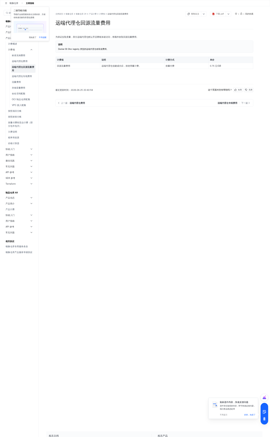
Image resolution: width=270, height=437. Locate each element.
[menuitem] (19, 43)
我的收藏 (249, 14)
